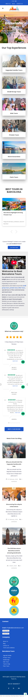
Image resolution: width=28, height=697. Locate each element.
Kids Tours (14, 113)
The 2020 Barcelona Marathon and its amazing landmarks (14, 551)
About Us (8, 3)
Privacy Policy (6, 630)
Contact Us (20, 3)
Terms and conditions (9, 647)
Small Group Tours (14, 92)
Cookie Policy (6, 633)
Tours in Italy (6, 664)
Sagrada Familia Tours (14, 70)
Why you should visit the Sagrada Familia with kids (14, 464)
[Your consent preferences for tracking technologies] (25, 694)
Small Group (6, 659)
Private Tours (14, 135)
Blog (13, 3)
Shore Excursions (14, 157)
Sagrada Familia (7, 655)
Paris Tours (14, 177)
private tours (14, 288)
